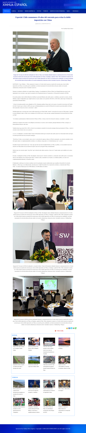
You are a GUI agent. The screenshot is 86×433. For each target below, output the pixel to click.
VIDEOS (45, 11)
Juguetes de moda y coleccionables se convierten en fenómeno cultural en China (64, 366)
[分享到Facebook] (69, 328)
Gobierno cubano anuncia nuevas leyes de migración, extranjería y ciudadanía (33, 390)
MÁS (68, 11)
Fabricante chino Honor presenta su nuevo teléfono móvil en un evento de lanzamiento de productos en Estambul (48, 350)
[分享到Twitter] (71, 328)
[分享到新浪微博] (74, 328)
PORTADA (7, 11)
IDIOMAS (76, 11)
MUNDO (20, 11)
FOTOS (39, 11)
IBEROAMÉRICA (30, 11)
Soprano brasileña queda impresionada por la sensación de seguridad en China (49, 390)
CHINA (14, 11)
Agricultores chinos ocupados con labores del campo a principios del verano (18, 366)
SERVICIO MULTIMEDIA (57, 11)
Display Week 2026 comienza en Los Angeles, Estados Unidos (18, 348)
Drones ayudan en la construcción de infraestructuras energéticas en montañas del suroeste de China (19, 392)
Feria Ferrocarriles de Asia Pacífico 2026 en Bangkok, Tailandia (33, 348)
